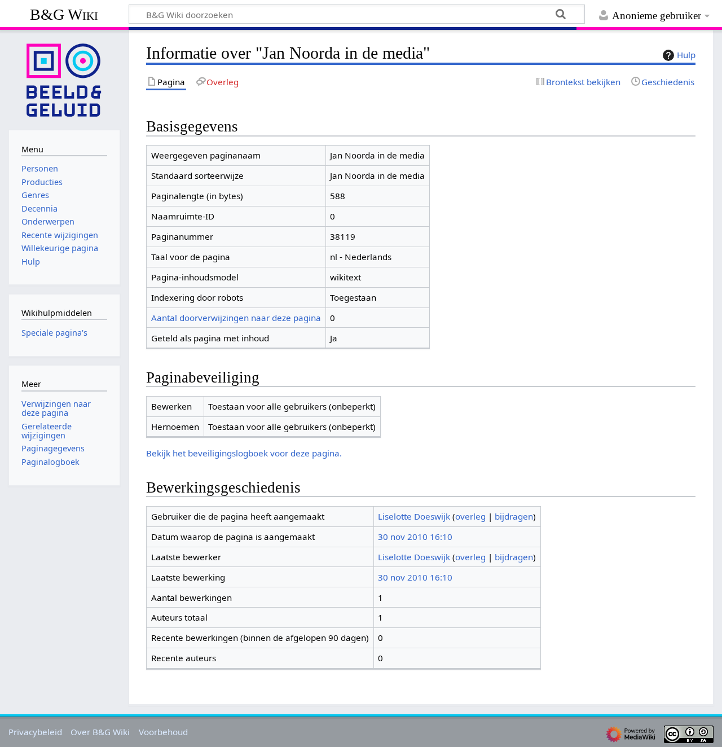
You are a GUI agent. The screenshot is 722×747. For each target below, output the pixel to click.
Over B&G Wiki (100, 731)
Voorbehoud (163, 731)
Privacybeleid (35, 731)
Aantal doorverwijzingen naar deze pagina (236, 317)
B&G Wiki (64, 14)
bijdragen (514, 516)
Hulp (686, 54)
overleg (470, 516)
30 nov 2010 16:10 (415, 536)
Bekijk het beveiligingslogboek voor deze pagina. (244, 453)
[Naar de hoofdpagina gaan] (64, 79)
